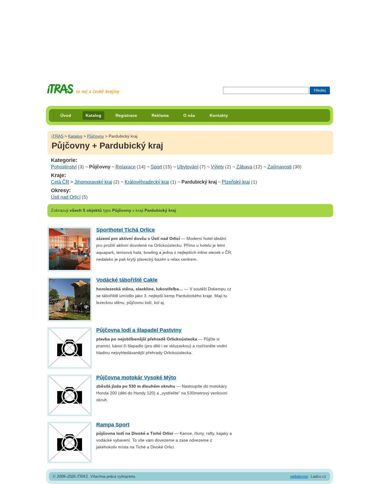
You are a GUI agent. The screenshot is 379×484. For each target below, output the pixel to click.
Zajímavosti (279, 166)
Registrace (126, 115)
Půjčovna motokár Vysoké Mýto (136, 377)
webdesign (299, 476)
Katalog (93, 115)
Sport (156, 166)
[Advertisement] (189, 37)
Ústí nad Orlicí (66, 197)
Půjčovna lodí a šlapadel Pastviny (139, 330)
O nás (189, 115)
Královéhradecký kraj (147, 181)
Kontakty (219, 115)
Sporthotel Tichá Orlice (125, 230)
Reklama (160, 115)
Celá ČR (60, 181)
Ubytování (187, 166)
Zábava (244, 166)
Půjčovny (95, 136)
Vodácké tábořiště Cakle (127, 280)
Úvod (65, 115)
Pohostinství (64, 166)
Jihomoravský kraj (93, 181)
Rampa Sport (112, 425)
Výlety (217, 166)
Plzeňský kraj (236, 181)
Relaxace (125, 166)
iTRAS (57, 136)
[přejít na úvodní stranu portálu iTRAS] (83, 89)
